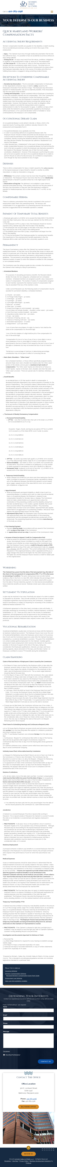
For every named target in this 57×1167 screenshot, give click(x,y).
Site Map (15, 1161)
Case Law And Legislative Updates (16, 981)
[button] (52, 11)
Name (5, 1007)
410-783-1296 (15, 11)
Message (6, 1031)
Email (5, 1015)
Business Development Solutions (40, 1161)
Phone (5, 1023)
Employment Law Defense (13, 978)
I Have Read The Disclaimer (13, 1055)
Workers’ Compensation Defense (15, 973)
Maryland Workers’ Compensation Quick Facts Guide (22, 975)
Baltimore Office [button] (28, 1107)
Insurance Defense (11, 971)
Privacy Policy (23, 1161)
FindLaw (28, 1163)
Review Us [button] (28, 1154)
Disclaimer (6, 1051)
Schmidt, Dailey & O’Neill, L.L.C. (24, 1159)
